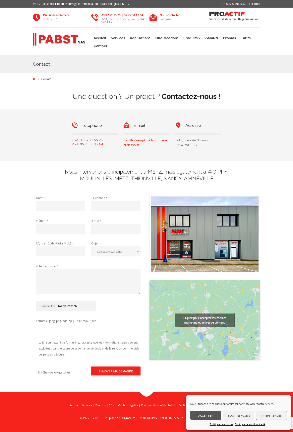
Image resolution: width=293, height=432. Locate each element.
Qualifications (167, 38)
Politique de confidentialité (250, 424)
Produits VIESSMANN (200, 38)
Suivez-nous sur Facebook (243, 4)
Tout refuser (238, 415)
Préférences (271, 415)
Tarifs (246, 38)
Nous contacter (170, 15)
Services (118, 38)
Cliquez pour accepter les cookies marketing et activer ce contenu (204, 320)
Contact (100, 46)
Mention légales (127, 405)
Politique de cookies (221, 424)
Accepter (205, 415)
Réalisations (140, 38)
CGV (111, 405)
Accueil (100, 38)
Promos (229, 38)
